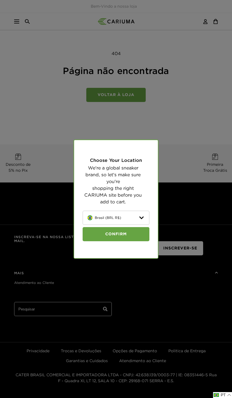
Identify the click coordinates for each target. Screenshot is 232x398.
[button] (222, 395)
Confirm (116, 233)
